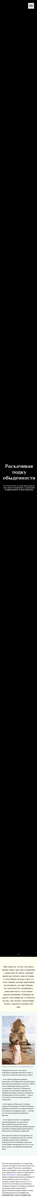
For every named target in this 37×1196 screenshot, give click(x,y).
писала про (11, 1175)
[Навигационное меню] (31, 6)
